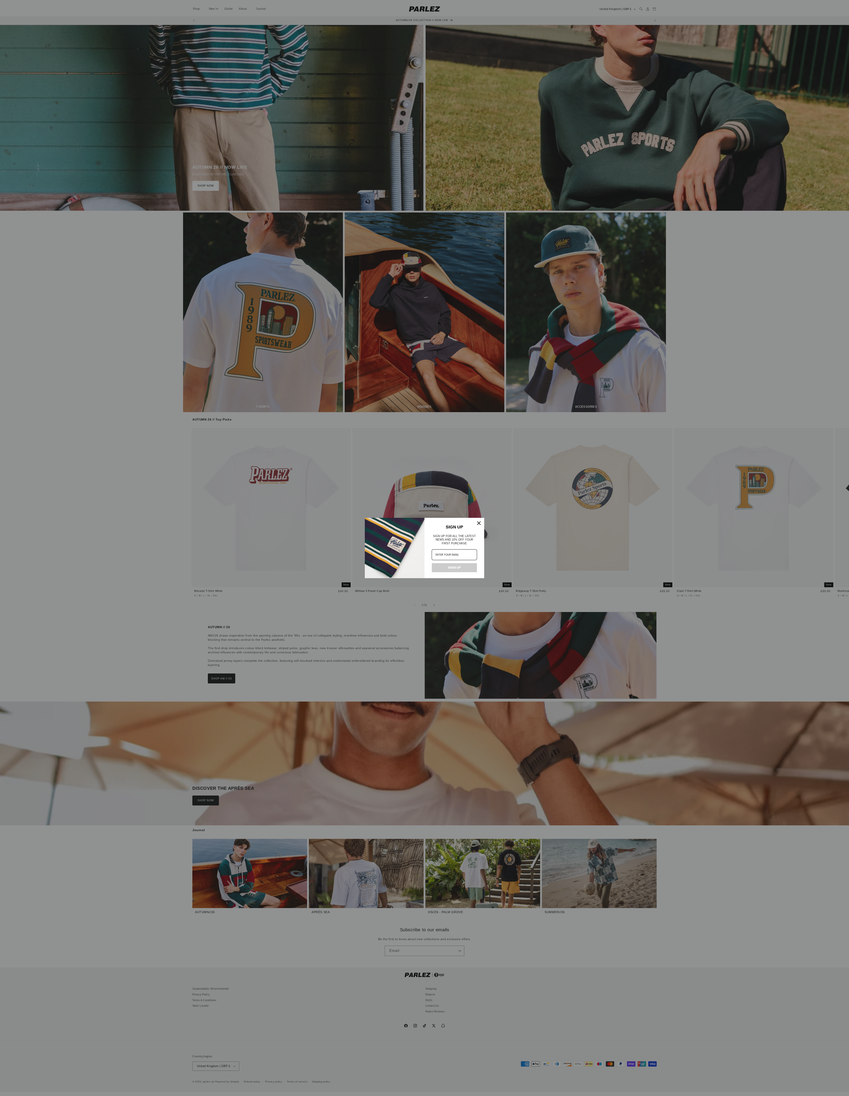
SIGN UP (454, 567)
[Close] (479, 523)
